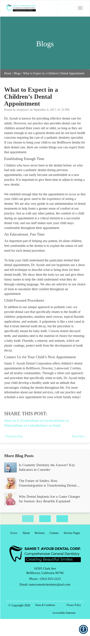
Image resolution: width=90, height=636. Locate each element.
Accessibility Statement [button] (63, 612)
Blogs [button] (17, 73)
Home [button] (7, 73)
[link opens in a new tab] (28, 518)
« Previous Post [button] (13, 436)
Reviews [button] (40, 533)
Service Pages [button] (72, 533)
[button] (53, 8)
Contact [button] (54, 533)
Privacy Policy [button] (74, 605)
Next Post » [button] (79, 436)
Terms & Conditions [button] (45, 605)
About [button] (26, 533)
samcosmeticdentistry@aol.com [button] (49, 584)
